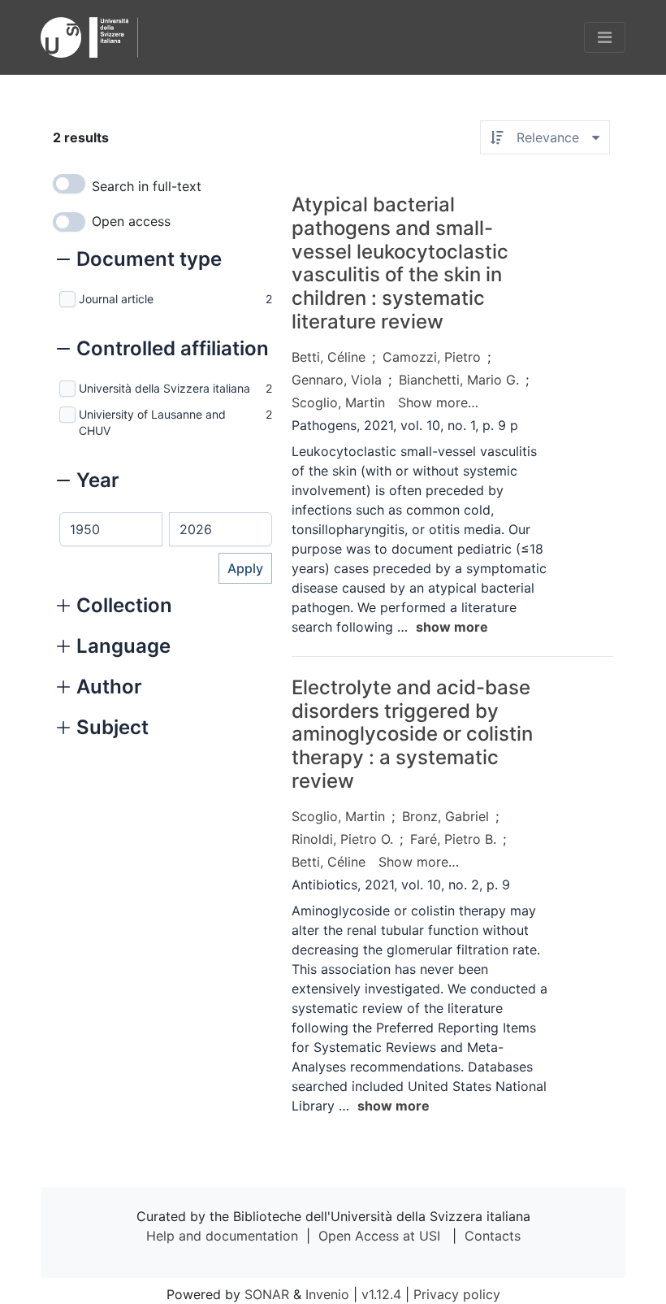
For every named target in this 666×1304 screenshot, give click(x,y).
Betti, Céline (328, 357)
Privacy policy (456, 1294)
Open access (131, 221)
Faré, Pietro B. (453, 839)
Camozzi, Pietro (432, 357)
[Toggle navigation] (604, 37)
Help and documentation (222, 1236)
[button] (139, 261)
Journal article (116, 299)
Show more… (438, 402)
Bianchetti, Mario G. (459, 380)
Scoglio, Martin (338, 402)
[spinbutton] (110, 529)
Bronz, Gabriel (445, 816)
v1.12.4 (381, 1294)
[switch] (69, 183)
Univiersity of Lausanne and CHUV (152, 422)
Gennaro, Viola (337, 380)
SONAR (266, 1294)
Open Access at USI (379, 1236)
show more (452, 627)
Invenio (327, 1294)
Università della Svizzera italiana (164, 388)
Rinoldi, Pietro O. (342, 839)
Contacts (493, 1236)
